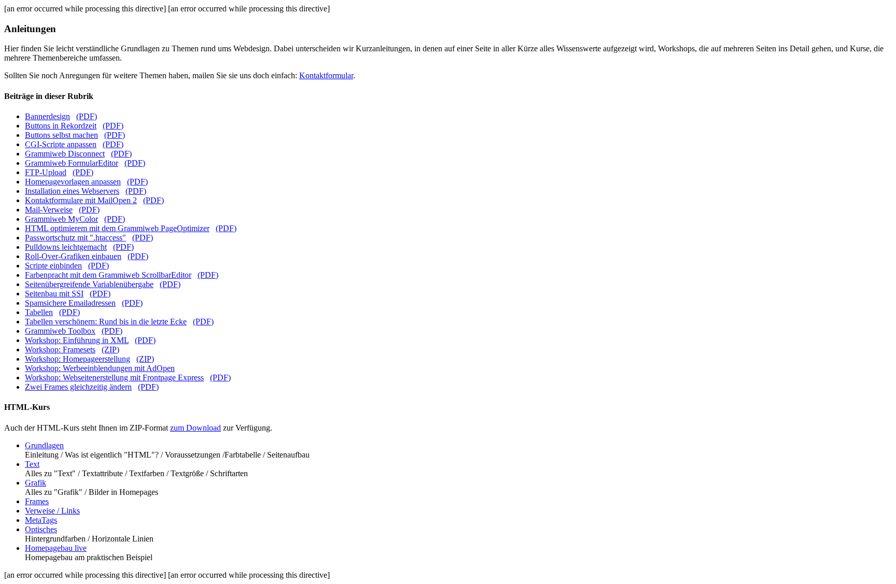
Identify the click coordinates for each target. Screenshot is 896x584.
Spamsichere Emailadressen (70, 302)
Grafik (35, 482)
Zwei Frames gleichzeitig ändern (78, 386)
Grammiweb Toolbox (60, 330)
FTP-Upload (45, 172)
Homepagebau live (56, 548)
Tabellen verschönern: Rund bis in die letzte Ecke (106, 321)
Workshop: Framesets (60, 349)
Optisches (41, 529)
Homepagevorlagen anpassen (73, 181)
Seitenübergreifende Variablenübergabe (89, 284)
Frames (37, 501)
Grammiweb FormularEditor (71, 163)
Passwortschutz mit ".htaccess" (75, 237)
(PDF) (86, 116)
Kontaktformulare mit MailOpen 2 (81, 200)
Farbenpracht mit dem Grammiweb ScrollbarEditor (108, 274)
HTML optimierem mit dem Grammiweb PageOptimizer (117, 228)
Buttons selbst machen (61, 135)
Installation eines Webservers (72, 191)
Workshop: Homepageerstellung (77, 358)
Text (32, 464)
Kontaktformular (326, 75)
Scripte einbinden (53, 265)
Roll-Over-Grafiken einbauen (73, 256)
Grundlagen (44, 445)
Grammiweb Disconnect (65, 153)
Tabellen (39, 312)
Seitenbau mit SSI (54, 293)
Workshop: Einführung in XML (77, 340)
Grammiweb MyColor (61, 219)
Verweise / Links (52, 510)
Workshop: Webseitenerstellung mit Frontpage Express (114, 377)
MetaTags (41, 520)
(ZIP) (110, 349)
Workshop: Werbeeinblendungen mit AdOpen (100, 368)
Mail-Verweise (49, 209)
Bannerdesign (47, 116)
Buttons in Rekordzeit (60, 125)
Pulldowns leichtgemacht (66, 247)
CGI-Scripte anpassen (60, 144)
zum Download (195, 427)
